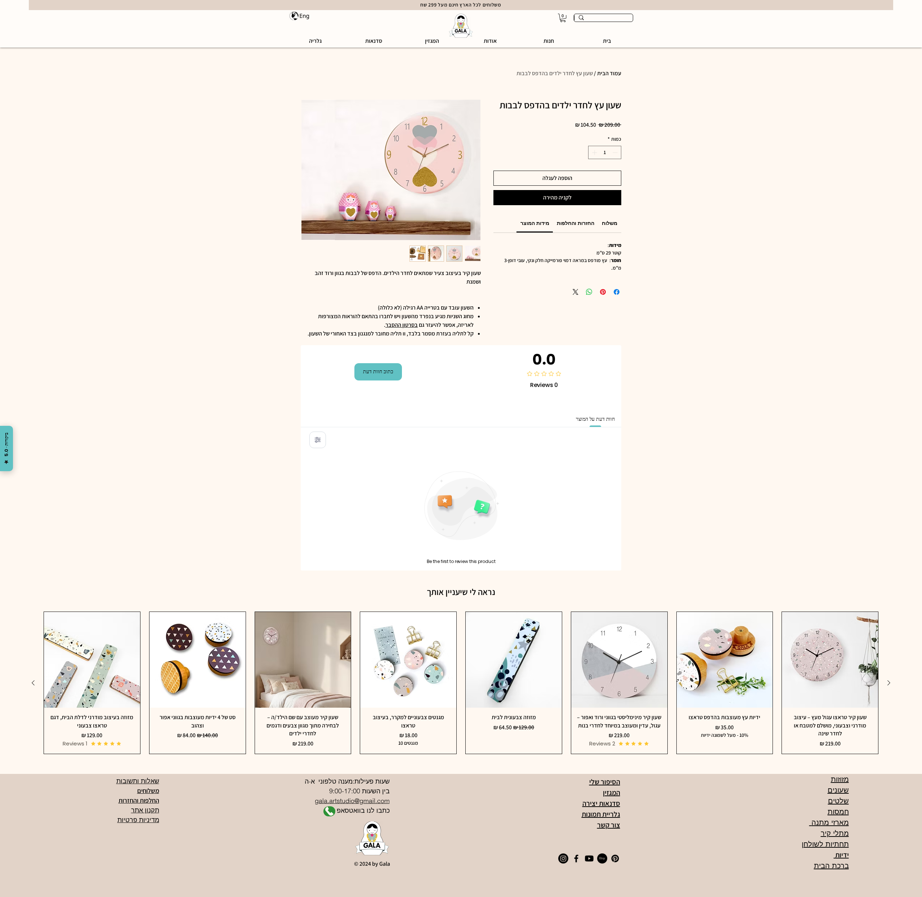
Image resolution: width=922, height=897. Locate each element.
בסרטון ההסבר (401, 325)
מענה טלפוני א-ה (328, 781)
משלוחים (148, 790)
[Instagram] (563, 858)
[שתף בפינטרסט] (603, 292)
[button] (548, 41)
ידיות (841, 855)
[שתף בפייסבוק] (616, 292)
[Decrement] (615, 152)
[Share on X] (575, 292)
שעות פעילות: (371, 781)
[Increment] (593, 152)
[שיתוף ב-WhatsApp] (589, 292)
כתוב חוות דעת (378, 371)
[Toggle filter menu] (317, 440)
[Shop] (329, 811)
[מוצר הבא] (33, 683)
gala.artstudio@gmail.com (352, 801)
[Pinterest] (615, 858)
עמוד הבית (609, 73)
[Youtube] (589, 858)
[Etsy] (602, 858)
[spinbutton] (604, 152)
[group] (461, 682)
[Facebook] (576, 858)
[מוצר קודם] (889, 683)
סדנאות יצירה (601, 803)
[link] (534, 223)
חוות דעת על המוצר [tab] (595, 419)
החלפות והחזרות (138, 800)
